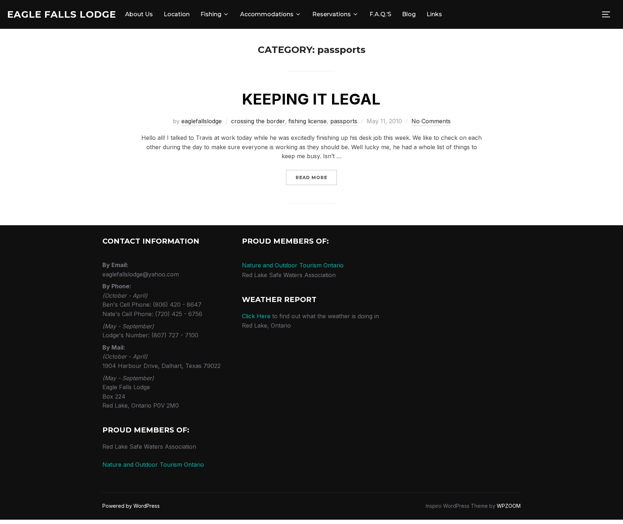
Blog (409, 14)
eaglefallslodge (201, 121)
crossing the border (258, 121)
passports (343, 121)
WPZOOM (509, 506)
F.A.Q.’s (380, 14)
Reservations (331, 14)
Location (177, 14)
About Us (139, 14)
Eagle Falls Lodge (61, 14)
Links (434, 14)
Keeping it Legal (311, 99)
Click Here (256, 316)
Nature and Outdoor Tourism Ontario (153, 464)
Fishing (210, 14)
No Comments (431, 121)
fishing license (307, 121)
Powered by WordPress (131, 506)
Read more (316, 177)
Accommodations (266, 14)
